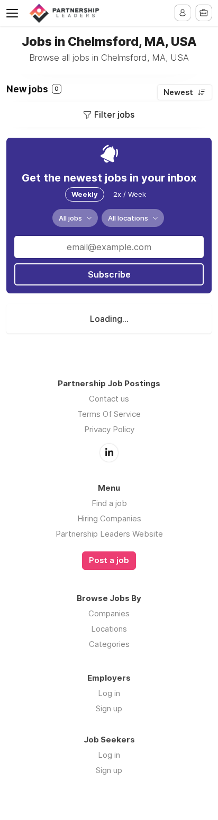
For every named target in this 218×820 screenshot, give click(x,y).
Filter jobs (114, 114)
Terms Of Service (109, 414)
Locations (109, 629)
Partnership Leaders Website (109, 534)
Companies (109, 613)
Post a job (109, 560)
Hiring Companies (109, 518)
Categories (109, 644)
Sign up (109, 708)
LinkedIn (109, 453)
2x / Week (129, 194)
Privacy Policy (109, 429)
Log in (109, 693)
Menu (14, 13)
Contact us (109, 399)
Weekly (84, 194)
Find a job (109, 503)
